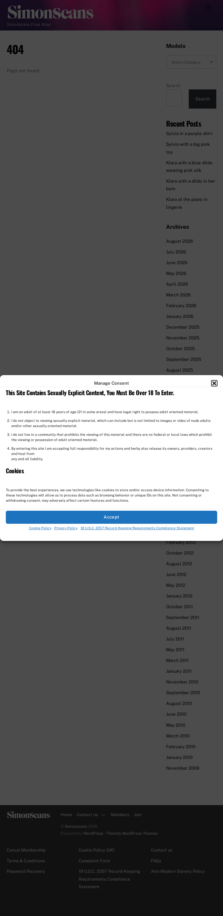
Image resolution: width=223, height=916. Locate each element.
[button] (214, 383)
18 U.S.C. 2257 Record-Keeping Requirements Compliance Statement (137, 528)
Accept (111, 517)
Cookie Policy (40, 528)
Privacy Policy (66, 528)
